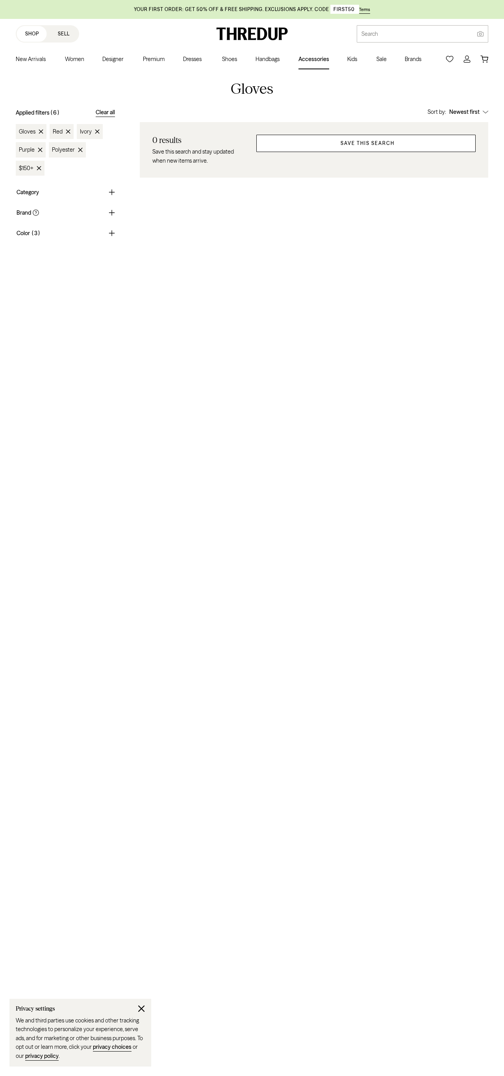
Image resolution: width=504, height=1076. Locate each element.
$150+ (26, 168)
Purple (27, 149)
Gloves (27, 131)
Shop (32, 34)
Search (369, 33)
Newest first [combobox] (464, 111)
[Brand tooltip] (35, 213)
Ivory (86, 131)
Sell (64, 34)
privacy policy (42, 1055)
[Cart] (484, 59)
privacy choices (112, 1046)
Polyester (63, 149)
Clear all (105, 112)
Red (58, 131)
